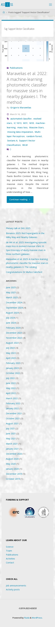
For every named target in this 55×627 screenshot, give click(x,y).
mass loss (22, 127)
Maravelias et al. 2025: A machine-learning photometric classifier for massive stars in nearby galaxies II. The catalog (27, 263)
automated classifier (21, 118)
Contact (10, 562)
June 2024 (11, 322)
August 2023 (12, 342)
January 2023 (12, 368)
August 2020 (12, 458)
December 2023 (14, 332)
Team (9, 550)
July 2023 (10, 347)
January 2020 (12, 468)
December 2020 (14, 453)
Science (9, 546)
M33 (31, 123)
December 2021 (14, 413)
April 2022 (11, 393)
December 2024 (14, 302)
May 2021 (11, 438)
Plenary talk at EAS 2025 (18, 228)
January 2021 (12, 448)
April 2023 (11, 358)
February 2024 (13, 327)
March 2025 (12, 297)
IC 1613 (17, 123)
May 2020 (11, 463)
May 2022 (11, 388)
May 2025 (11, 292)
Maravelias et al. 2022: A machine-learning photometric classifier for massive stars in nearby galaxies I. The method (27, 88)
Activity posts (13, 589)
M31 (25, 123)
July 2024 (10, 317)
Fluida (26, 617)
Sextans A (12, 140)
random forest (34, 136)
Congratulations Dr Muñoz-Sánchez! (24, 272)
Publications (16, 67)
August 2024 (12, 312)
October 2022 (13, 373)
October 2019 (13, 478)
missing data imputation (20, 131)
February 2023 (13, 363)
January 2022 (12, 408)
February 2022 (13, 403)
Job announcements (16, 585)
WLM (25, 145)
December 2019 (14, 473)
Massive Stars (36, 127)
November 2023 (14, 337)
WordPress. (37, 617)
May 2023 (11, 353)
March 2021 (12, 443)
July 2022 (10, 378)
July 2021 (10, 428)
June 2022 (11, 383)
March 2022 (12, 398)
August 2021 (12, 423)
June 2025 (11, 287)
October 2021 (13, 418)
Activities (10, 558)
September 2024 (14, 307)
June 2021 (11, 433)
